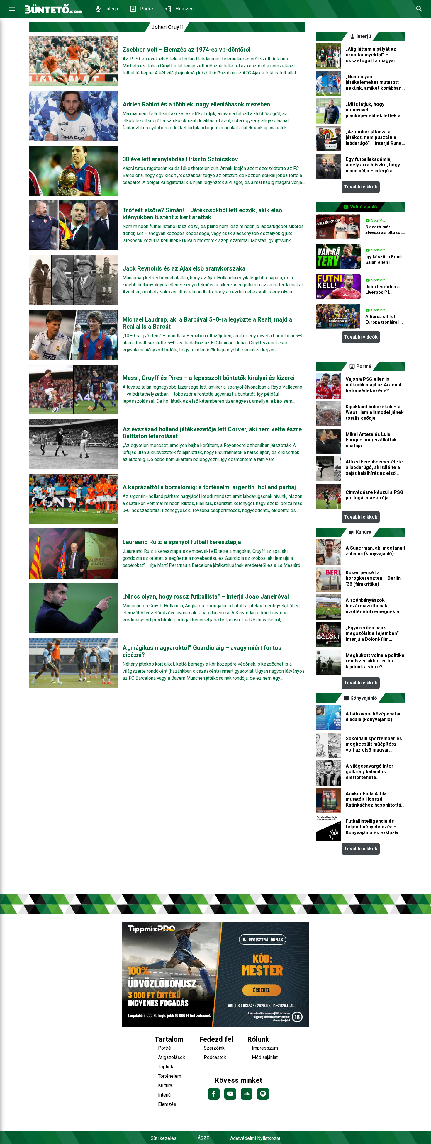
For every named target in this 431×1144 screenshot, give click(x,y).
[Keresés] (419, 9)
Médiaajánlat (265, 1057)
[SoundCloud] (246, 1094)
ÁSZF (203, 1138)
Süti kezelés (164, 1138)
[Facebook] (214, 1094)
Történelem (169, 1076)
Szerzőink (214, 1048)
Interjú (111, 8)
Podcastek (215, 1057)
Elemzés (184, 8)
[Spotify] (263, 1094)
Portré (146, 8)
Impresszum (265, 1048)
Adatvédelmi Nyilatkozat (255, 1138)
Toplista (166, 1067)
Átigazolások (171, 1057)
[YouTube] (230, 1094)
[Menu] (12, 9)
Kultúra (165, 1085)
